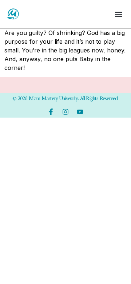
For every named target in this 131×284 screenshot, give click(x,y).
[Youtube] (80, 112)
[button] (118, 14)
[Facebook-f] (51, 112)
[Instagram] (65, 112)
